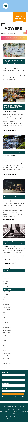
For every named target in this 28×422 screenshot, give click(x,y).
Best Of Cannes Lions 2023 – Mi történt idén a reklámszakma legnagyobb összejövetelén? (13, 62)
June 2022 (5, 315)
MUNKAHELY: (6, 388)
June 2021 (5, 343)
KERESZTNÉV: (6, 383)
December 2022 (7, 304)
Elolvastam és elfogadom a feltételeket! (14, 397)
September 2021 (7, 335)
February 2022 (7, 322)
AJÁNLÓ (5, 273)
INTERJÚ (5, 286)
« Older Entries (7, 268)
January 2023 (6, 302)
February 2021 (6, 353)
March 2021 (6, 350)
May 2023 (5, 297)
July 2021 (5, 340)
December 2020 (7, 358)
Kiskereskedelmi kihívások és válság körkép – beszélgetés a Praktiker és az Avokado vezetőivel (13, 107)
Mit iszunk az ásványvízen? (12, 152)
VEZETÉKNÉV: (6, 378)
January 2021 (6, 355)
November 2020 (7, 361)
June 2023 (5, 294)
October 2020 (6, 363)
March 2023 (6, 299)
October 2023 (6, 291)
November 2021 (7, 330)
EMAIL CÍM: (5, 372)
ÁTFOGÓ (13, 66)
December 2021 (7, 327)
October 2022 (6, 307)
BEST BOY (5, 281)
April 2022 (5, 317)
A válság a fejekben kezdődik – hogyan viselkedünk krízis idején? (14, 242)
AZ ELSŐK (6, 278)
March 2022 (6, 320)
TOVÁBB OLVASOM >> (9, 83)
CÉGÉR (5, 283)
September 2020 (7, 366)
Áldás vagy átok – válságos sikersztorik (11, 197)
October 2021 (6, 332)
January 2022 (6, 325)
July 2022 (5, 312)
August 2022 (6, 309)
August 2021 (6, 338)
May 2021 (5, 345)
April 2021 (5, 348)
